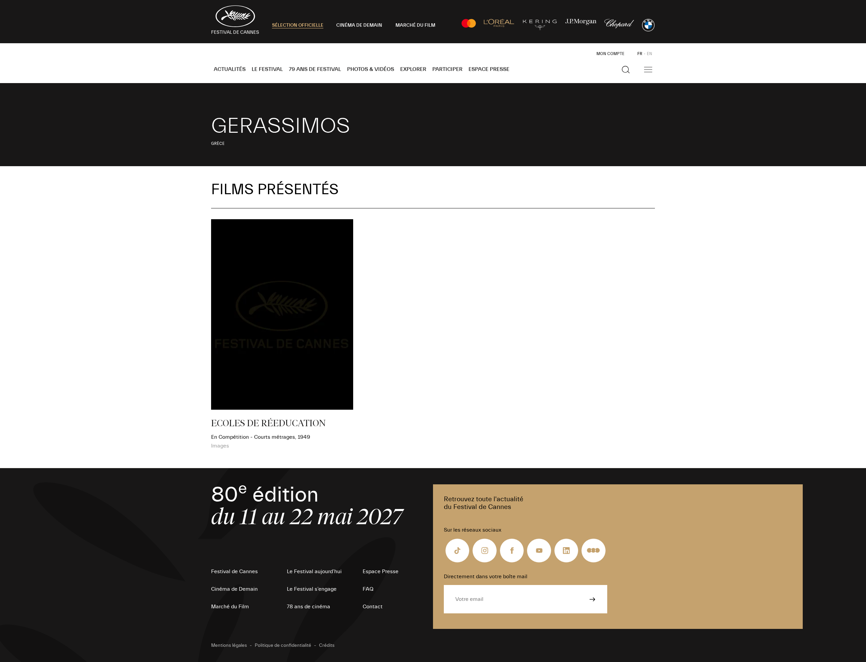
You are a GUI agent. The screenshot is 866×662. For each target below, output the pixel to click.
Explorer (413, 69)
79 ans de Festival (315, 69)
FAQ (368, 589)
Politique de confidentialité (283, 645)
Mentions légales (229, 645)
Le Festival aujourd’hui (314, 571)
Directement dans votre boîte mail (485, 577)
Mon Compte (610, 53)
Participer (447, 69)
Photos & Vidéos (370, 69)
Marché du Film (230, 607)
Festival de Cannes (234, 571)
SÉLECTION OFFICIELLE (297, 25)
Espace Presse (489, 69)
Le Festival (267, 69)
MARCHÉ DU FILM (415, 25)
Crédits (327, 645)
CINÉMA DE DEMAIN (359, 25)
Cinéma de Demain (234, 589)
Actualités (230, 69)
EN (649, 53)
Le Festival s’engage (312, 589)
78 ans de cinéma (308, 607)
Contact (373, 607)
